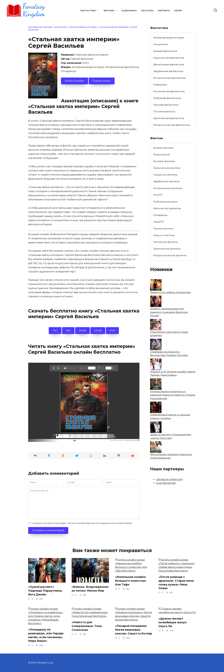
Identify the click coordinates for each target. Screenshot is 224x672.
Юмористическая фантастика (171, 124)
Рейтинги (164, 10)
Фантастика (88, 10)
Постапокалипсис (164, 111)
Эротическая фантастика (168, 118)
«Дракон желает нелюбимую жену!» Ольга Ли (172, 622)
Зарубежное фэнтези (166, 181)
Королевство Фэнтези (40, 27)
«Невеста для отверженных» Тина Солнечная (87, 626)
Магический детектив (167, 208)
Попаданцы (160, 215)
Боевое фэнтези (163, 147)
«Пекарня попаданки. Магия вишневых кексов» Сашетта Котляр (133, 629)
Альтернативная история (83, 27)
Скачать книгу (101, 80)
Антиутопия (160, 44)
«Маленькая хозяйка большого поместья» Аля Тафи (130, 580)
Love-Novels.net (166, 483)
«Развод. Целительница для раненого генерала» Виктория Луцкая (169, 312)
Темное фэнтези (163, 228)
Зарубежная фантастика (168, 71)
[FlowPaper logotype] (70, 439)
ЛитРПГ (158, 194)
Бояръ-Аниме (161, 154)
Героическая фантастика (168, 57)
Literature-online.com (169, 479)
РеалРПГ (158, 221)
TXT (55, 330)
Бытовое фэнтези (164, 161)
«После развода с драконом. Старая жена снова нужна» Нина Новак (176, 582)
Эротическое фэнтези (167, 248)
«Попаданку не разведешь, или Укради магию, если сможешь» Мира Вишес (45, 635)
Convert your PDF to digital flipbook (124, 440)
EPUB (97, 330)
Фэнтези (108, 10)
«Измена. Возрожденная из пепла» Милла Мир (90, 588)
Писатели (147, 10)
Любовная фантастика (167, 98)
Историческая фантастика (169, 77)
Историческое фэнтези (167, 188)
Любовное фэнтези (165, 201)
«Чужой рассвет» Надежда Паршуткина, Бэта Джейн (45, 590)
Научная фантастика (165, 104)
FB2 (68, 330)
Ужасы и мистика (163, 235)
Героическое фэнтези (166, 167)
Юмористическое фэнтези (169, 255)
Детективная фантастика (168, 64)
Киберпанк (160, 84)
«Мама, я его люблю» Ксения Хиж (170, 292)
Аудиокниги (129, 10)
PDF (112, 330)
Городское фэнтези (165, 174)
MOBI (82, 330)
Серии (178, 10)
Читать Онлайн (74, 80)
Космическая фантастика (169, 91)
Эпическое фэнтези (165, 241)
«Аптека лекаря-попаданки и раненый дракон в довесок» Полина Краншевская (172, 395)
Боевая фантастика (165, 51)
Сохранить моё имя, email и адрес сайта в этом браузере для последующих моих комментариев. (82, 523)
